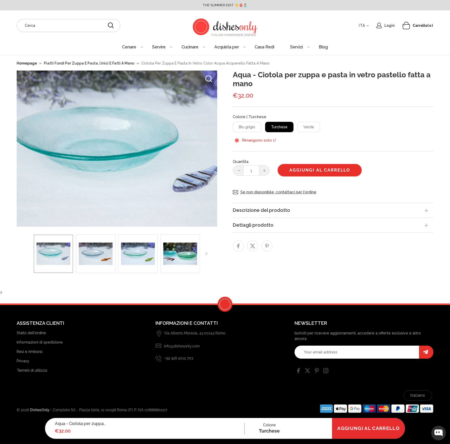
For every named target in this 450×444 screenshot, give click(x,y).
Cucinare (190, 47)
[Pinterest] (316, 372)
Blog (323, 47)
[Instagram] (325, 372)
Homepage (27, 63)
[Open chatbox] (438, 433)
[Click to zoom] (209, 79)
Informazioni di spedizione (40, 342)
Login (389, 25)
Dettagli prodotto (253, 225)
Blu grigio (247, 127)
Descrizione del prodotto (261, 210)
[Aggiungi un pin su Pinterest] (266, 245)
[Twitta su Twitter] (252, 245)
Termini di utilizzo (32, 370)
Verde (308, 127)
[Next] (206, 253)
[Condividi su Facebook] (238, 245)
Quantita (240, 161)
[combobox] (68, 25)
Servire (159, 47)
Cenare (129, 47)
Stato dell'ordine (31, 333)
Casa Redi (264, 47)
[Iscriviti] (426, 352)
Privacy (23, 361)
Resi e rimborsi (29, 352)
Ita (362, 25)
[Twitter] (307, 372)
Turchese (279, 127)
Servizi (296, 47)
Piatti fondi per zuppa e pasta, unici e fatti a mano (89, 63)
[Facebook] (298, 372)
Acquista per (226, 47)
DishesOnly (39, 410)
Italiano (417, 395)
